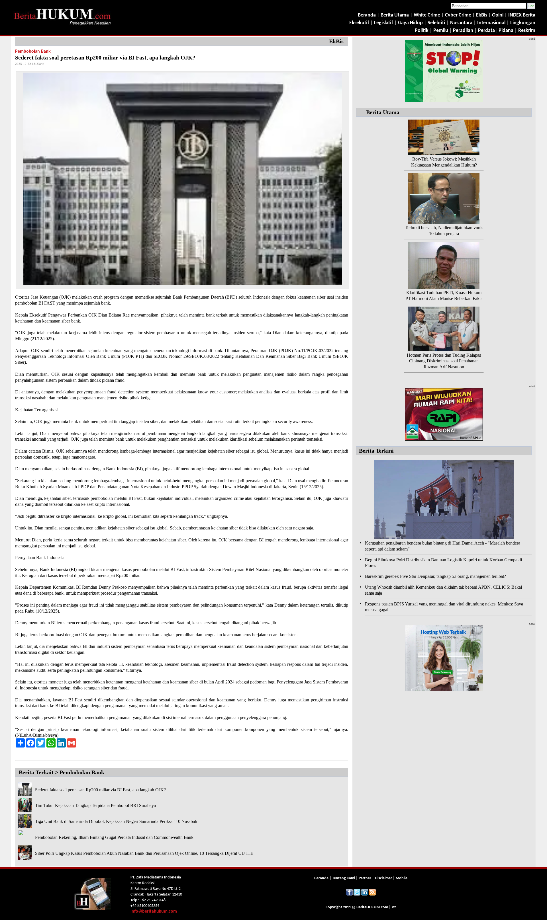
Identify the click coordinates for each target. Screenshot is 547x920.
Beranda (367, 15)
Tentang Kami (344, 878)
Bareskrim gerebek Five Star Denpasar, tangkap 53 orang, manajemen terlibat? (435, 576)
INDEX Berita (521, 15)
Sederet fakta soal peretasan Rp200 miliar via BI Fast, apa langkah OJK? (100, 789)
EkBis (482, 15)
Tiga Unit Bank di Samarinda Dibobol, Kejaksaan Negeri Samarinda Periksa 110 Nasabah (116, 821)
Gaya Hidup (410, 23)
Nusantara (461, 23)
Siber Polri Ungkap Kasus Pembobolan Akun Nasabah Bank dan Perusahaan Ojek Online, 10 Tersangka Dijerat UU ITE (144, 853)
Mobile (401, 878)
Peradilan (462, 30)
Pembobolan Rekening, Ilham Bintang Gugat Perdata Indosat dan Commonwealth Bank (114, 837)
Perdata (486, 30)
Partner (365, 878)
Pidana (506, 30)
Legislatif (383, 23)
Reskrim (526, 30)
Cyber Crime (458, 15)
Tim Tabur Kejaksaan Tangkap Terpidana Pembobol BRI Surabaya (95, 805)
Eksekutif (359, 23)
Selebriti (436, 23)
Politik (421, 30)
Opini (497, 15)
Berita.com (372, 907)
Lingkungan (522, 23)
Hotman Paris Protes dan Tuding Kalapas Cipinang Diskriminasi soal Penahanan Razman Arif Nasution (444, 361)
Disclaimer (383, 878)
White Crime (427, 15)
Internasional (491, 23)
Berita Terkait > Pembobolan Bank (61, 772)
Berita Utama (395, 15)
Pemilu (440, 30)
